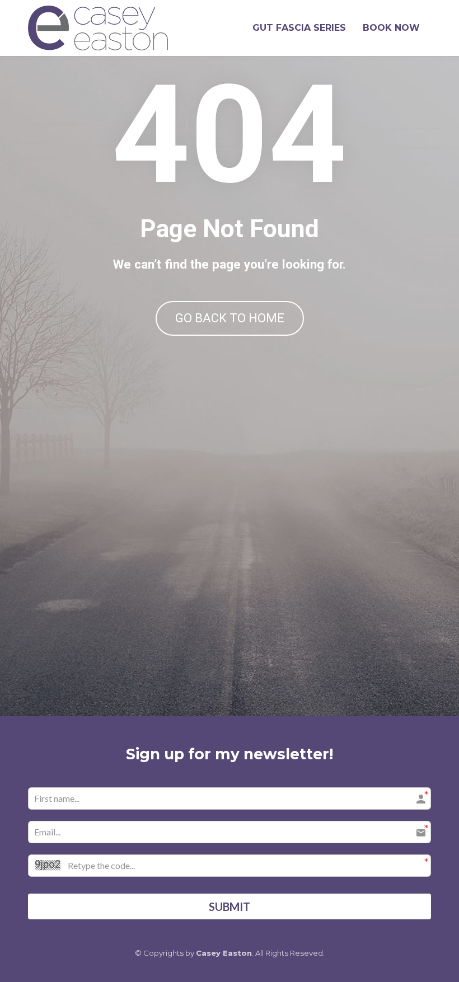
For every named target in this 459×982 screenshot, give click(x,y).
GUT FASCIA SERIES (299, 27)
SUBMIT (229, 906)
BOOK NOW (391, 27)
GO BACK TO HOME (229, 318)
